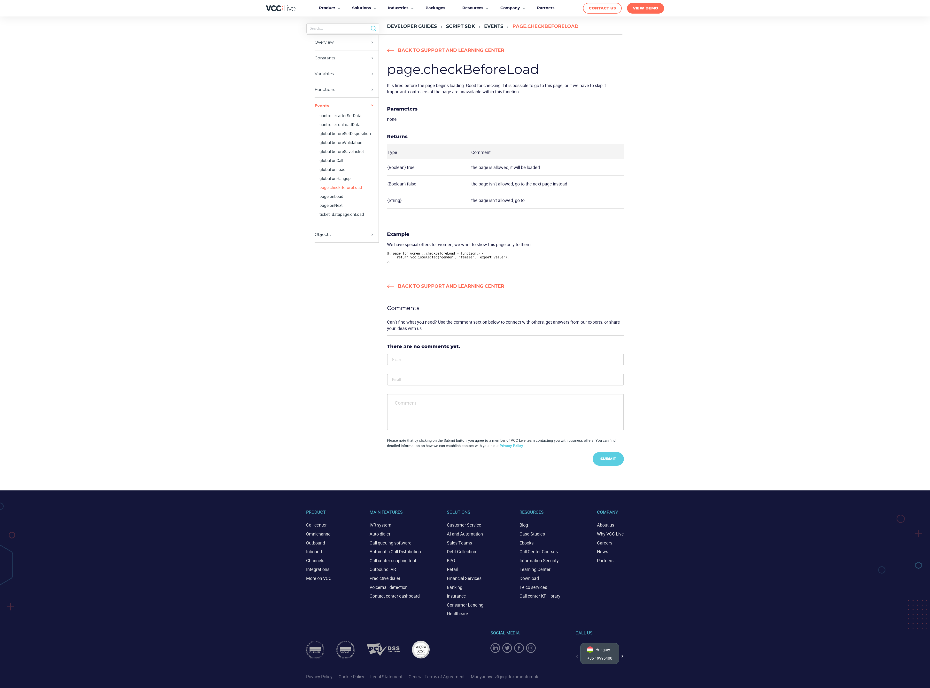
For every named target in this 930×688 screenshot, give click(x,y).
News (602, 551)
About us (605, 525)
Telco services (533, 587)
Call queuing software (390, 543)
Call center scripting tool (393, 560)
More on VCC (319, 578)
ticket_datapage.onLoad (341, 214)
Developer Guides (412, 26)
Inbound (314, 551)
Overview (324, 42)
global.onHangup (335, 178)
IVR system (380, 525)
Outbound (315, 543)
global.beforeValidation (340, 142)
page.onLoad (331, 196)
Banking (454, 587)
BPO (451, 560)
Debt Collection (461, 551)
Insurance (456, 596)
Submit (608, 459)
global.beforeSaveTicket (341, 151)
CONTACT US (602, 8)
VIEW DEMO (645, 8)
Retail (452, 569)
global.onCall (331, 160)
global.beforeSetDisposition (345, 133)
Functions (325, 90)
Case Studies (532, 534)
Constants (325, 58)
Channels (315, 560)
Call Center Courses (538, 551)
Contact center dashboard (395, 596)
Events (493, 26)
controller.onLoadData (339, 124)
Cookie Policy (351, 677)
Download (529, 578)
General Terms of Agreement (437, 677)
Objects (323, 234)
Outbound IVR (383, 569)
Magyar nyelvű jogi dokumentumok (504, 677)
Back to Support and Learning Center (451, 50)
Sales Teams (459, 543)
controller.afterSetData (340, 115)
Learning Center (534, 569)
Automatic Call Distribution (395, 551)
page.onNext (331, 205)
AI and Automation (465, 534)
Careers (604, 543)
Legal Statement (386, 677)
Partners (605, 560)
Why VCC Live (610, 534)
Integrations (317, 569)
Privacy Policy (511, 445)
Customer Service (464, 525)
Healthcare (457, 613)
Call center (316, 525)
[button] (622, 656)
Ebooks (526, 543)
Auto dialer (380, 534)
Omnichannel (319, 534)
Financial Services (464, 578)
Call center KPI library (539, 596)
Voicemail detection (389, 587)
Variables (324, 74)
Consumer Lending (465, 605)
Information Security (539, 560)
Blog (523, 525)
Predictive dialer (385, 578)
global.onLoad (332, 169)
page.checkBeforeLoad (340, 187)
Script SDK (460, 26)
